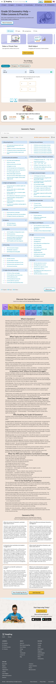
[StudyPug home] (7, 634)
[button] (20, 2)
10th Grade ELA (25, 66)
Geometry (6, 66)
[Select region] (54, 2)
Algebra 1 (15, 66)
